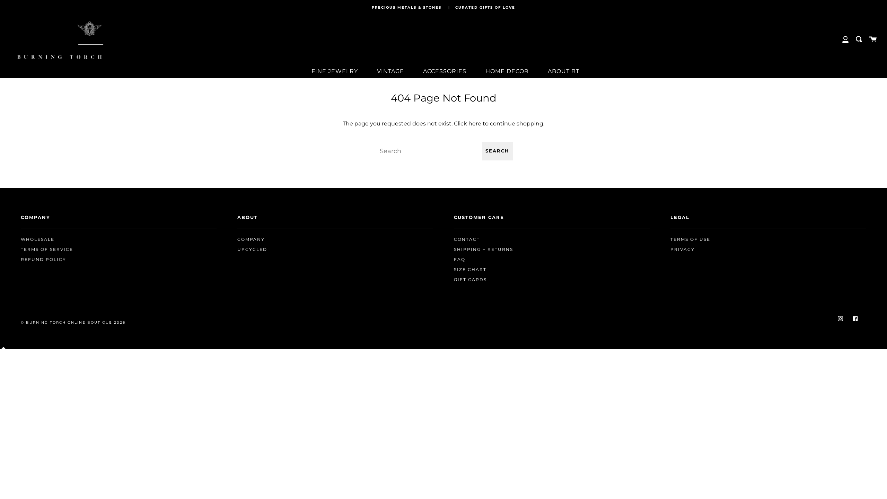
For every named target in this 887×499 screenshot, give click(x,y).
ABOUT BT (563, 71)
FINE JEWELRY (334, 71)
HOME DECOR (507, 71)
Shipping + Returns (483, 249)
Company (251, 239)
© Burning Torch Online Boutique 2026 (73, 322)
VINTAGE (390, 71)
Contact (467, 239)
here (474, 123)
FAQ (459, 259)
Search (497, 151)
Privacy (682, 249)
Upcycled (252, 249)
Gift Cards (470, 279)
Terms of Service (47, 249)
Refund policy (43, 259)
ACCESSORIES (444, 71)
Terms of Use (690, 239)
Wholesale (37, 239)
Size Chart (470, 269)
